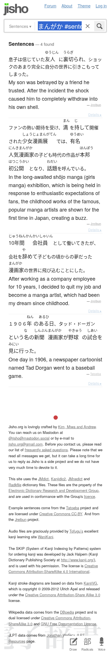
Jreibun (96, 105)
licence (89, 496)
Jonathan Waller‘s (61, 635)
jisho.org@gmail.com (26, 444)
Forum (50, 6)
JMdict (43, 478)
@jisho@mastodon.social (29, 438)
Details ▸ (95, 114)
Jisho (15, 9)
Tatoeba (95, 374)
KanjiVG (90, 583)
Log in (101, 6)
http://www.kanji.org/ (77, 559)
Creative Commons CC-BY (60, 513)
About (66, 6)
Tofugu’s (76, 531)
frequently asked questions (46, 449)
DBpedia (67, 612)
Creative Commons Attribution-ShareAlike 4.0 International (53, 568)
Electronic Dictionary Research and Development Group (53, 490)
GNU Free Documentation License (68, 623)
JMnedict (75, 478)
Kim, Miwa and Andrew (77, 426)
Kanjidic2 (58, 478)
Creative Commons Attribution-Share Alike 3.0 (62, 594)
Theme (84, 6)
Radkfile (15, 484)
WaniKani (45, 536)
